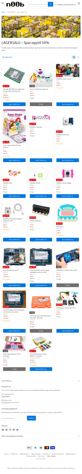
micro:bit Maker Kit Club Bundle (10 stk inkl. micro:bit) (13, 311)
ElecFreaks (59, 228)
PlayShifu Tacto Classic (63, 79)
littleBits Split (7, 183)
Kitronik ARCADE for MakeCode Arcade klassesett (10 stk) (13, 90)
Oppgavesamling (35, 454)
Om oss (6, 454)
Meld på (31, 418)
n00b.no (5, 272)
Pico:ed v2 (59, 227)
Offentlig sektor (24, 454)
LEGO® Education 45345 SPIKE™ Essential (38, 355)
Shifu (57, 81)
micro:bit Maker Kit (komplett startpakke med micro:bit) (39, 271)
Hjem (3, 12)
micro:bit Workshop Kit (10, 270)
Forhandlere (46, 454)
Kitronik (5, 93)
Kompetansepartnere (58, 454)
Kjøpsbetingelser (71, 454)
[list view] (78, 57)
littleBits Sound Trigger (63, 183)
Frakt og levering (31, 456)
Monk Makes (59, 310)
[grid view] (74, 57)
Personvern (41, 456)
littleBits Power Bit (62, 135)
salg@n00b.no (6, 396)
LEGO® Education (35, 358)
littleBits (32, 129)
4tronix (32, 223)
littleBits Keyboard (36, 127)
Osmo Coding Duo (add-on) (39, 89)
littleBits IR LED (35, 183)
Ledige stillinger (51, 456)
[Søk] (50, 4)
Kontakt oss (14, 454)
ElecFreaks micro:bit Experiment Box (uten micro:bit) (40, 317)
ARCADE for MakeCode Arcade (66, 270)
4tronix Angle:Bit (35, 221)
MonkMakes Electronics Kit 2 (66, 308)
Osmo (31, 91)
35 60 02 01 (5, 402)
